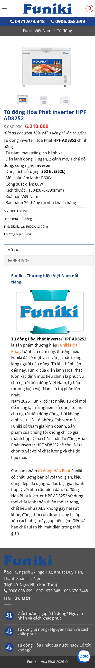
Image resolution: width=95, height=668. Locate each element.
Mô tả (13, 250)
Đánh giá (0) (18, 260)
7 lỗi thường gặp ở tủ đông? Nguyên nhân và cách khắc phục (50, 616)
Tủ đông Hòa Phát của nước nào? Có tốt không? (54, 647)
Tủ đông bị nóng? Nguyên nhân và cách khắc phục (53, 631)
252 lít (14, 226)
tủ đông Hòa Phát (54, 470)
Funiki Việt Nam (37, 30)
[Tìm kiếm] (89, 8)
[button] (4, 8)
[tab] (49, 250)
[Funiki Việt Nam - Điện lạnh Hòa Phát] (47, 8)
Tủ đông (64, 30)
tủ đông (42, 226)
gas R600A (27, 226)
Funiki (28, 234)
